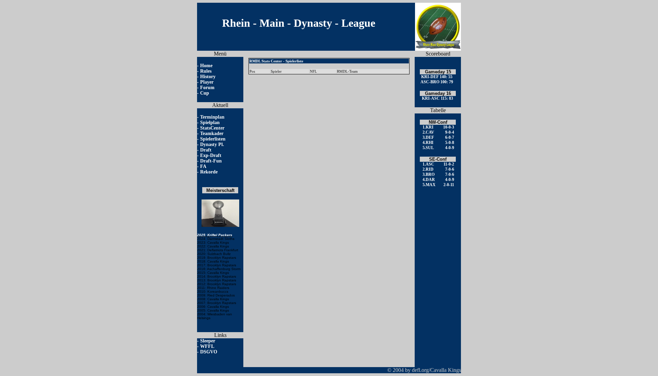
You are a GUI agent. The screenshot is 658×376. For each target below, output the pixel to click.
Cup (204, 93)
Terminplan (212, 117)
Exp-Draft (210, 155)
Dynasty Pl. (212, 144)
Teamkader (211, 133)
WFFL (207, 346)
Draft (205, 150)
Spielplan (210, 122)
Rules (205, 71)
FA (203, 166)
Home (206, 65)
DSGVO (208, 351)
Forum (207, 87)
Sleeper (207, 340)
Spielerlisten (213, 139)
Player (207, 82)
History (208, 76)
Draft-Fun (211, 160)
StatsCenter (212, 128)
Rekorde (209, 171)
